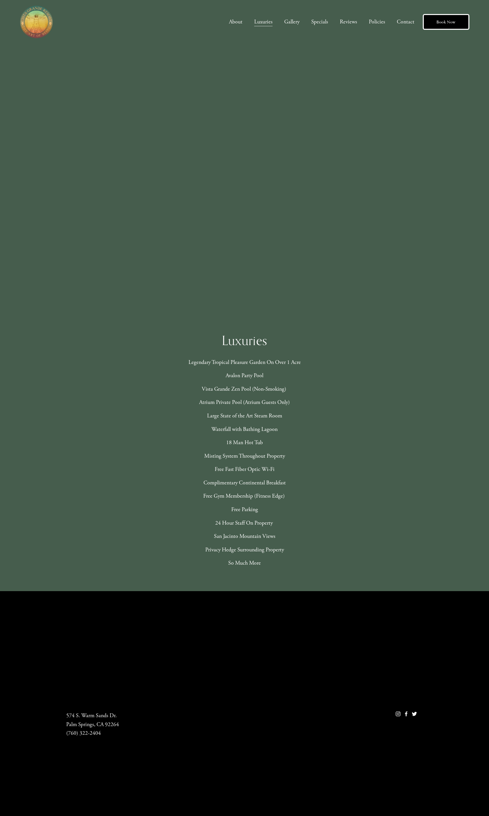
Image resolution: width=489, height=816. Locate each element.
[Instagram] (398, 713)
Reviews (348, 21)
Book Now (446, 22)
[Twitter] (414, 713)
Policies (377, 21)
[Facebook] (406, 713)
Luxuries (263, 21)
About (235, 21)
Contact (405, 21)
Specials (319, 21)
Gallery (292, 21)
